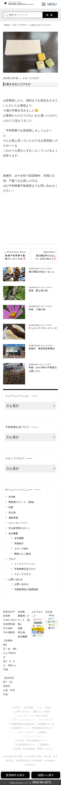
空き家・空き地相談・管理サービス (32, 748)
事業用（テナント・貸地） (24, 619)
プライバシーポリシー (23, 719)
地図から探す (46, 775)
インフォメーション (25, 563)
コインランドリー (17, 522)
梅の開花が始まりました (42, 271)
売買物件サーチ (46, 723)
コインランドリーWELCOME (32, 715)
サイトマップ (46, 719)
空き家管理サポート (19, 528)
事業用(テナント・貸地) (21, 502)
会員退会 (42, 732)
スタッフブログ (30, 78)
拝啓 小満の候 (37, 309)
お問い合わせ (15, 579)
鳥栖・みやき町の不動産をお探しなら (43, 369)
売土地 (12, 512)
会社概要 (13, 533)
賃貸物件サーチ (19, 728)
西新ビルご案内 (22, 553)
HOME (11, 496)
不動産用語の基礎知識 (26, 589)
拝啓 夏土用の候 (38, 290)
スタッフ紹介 (21, 548)
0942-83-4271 (41, 782)
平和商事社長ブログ (25, 568)
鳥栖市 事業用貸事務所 (43, 348)
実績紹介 (19, 543)
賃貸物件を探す (15, 775)
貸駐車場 (13, 517)
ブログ (12, 558)
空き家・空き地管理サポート (32, 740)
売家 (10, 507)
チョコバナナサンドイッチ (43, 328)
